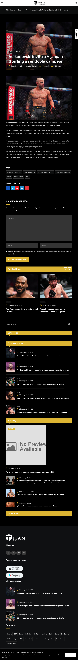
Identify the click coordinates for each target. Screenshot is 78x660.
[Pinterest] (27, 188)
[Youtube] (17, 188)
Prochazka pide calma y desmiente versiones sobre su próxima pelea (43, 370)
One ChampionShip (48, 639)
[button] (65, 269)
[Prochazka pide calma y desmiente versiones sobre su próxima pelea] (10, 367)
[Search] (76, 3)
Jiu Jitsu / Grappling (40, 634)
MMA (9, 177)
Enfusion (28, 634)
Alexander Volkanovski (14, 172)
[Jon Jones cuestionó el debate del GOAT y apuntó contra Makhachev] (10, 395)
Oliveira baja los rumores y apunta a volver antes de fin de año (40, 384)
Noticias (36, 639)
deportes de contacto (63, 172)
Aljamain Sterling (30, 172)
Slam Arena (60, 639)
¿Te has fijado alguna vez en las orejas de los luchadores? (38, 506)
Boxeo (21, 634)
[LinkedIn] (22, 188)
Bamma (9, 634)
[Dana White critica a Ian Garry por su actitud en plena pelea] (10, 353)
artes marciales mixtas (45, 172)
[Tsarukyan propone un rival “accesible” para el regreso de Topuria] (10, 409)
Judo (50, 634)
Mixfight (14, 639)
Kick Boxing (65, 634)
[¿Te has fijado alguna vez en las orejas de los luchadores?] (10, 504)
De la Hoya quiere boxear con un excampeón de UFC (30, 472)
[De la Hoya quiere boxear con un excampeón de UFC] (39, 445)
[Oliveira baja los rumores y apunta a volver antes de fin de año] (10, 381)
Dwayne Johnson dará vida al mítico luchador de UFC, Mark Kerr (41, 494)
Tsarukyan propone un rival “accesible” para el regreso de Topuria (42, 412)
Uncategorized (11, 644)
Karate (57, 634)
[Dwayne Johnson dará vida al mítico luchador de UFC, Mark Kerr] (10, 493)
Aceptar (70, 655)
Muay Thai (28, 639)
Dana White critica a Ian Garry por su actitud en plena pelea (39, 356)
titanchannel (32, 66)
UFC (27, 177)
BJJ (15, 634)
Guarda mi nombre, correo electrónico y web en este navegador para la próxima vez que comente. (39, 253)
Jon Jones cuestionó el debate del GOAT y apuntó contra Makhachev (43, 398)
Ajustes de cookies (55, 655)
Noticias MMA (18, 177)
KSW (8, 639)
